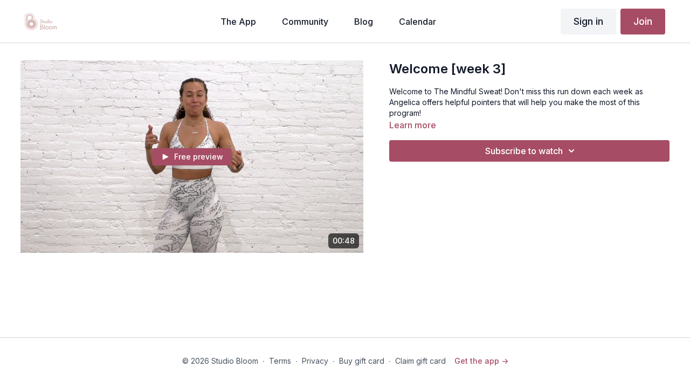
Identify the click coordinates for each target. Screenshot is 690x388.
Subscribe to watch (524, 151)
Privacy (315, 360)
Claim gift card (420, 360)
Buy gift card (361, 360)
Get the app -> (481, 360)
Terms (280, 360)
